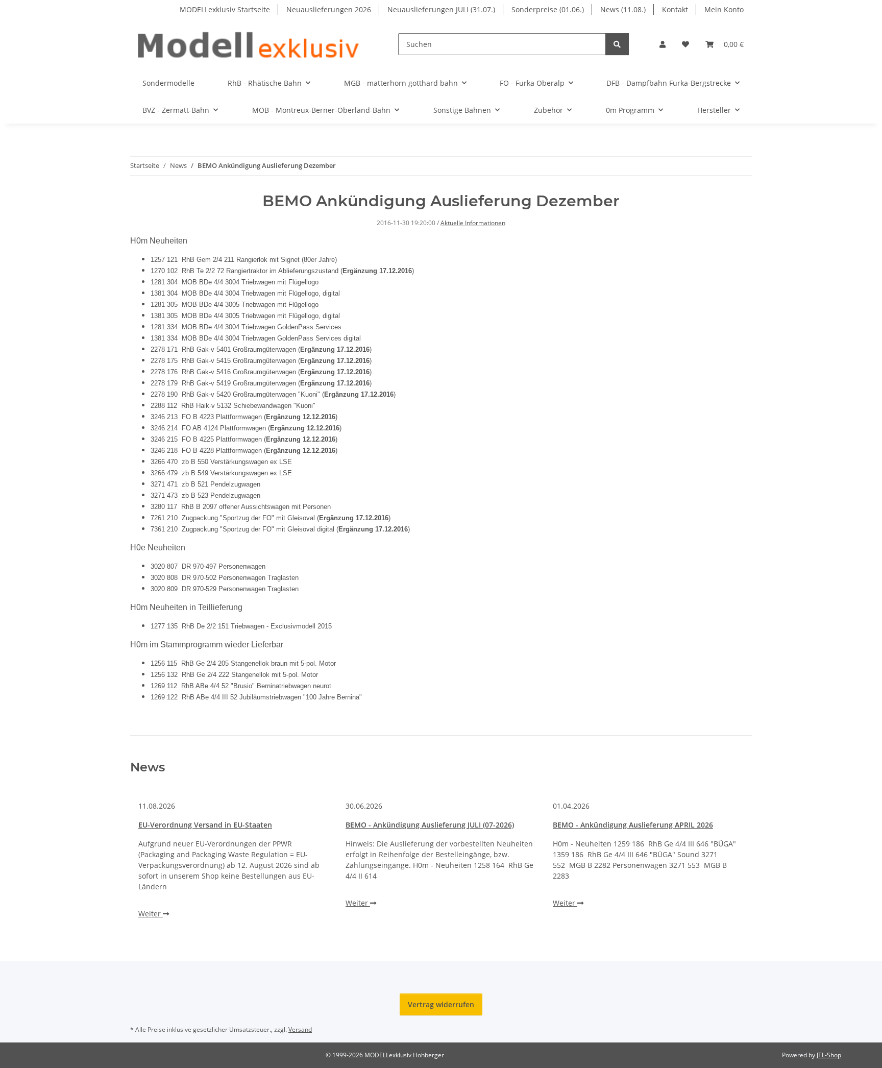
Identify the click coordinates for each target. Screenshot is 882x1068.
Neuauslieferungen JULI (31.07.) (441, 9)
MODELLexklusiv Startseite (225, 9)
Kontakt (675, 9)
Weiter (150, 913)
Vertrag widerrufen (441, 1004)
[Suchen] (617, 44)
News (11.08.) (623, 9)
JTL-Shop (829, 1055)
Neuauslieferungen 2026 (328, 9)
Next (727, 860)
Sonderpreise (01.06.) (547, 9)
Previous (155, 860)
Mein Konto (724, 9)
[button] (662, 44)
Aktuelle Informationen (472, 223)
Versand (300, 1029)
